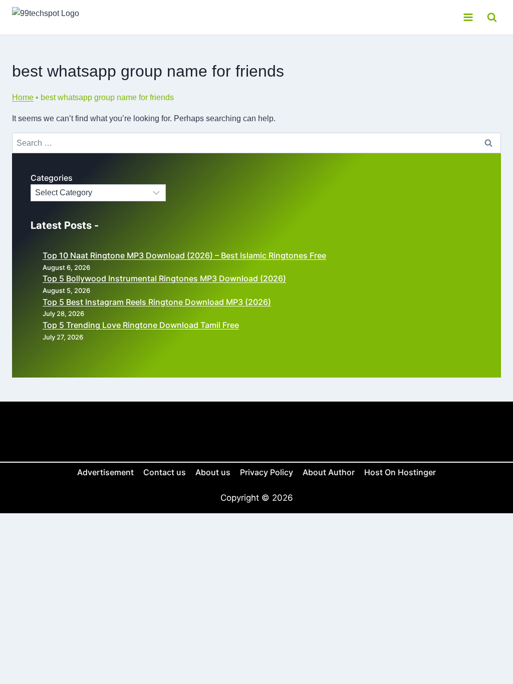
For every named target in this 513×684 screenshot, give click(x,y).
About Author (329, 472)
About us (212, 472)
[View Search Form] (491, 17)
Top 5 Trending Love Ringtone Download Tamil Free (141, 325)
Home (23, 97)
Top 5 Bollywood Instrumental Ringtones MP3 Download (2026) (164, 278)
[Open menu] (467, 17)
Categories (52, 178)
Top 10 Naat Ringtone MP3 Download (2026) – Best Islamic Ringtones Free (184, 255)
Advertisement (105, 472)
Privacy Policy (266, 472)
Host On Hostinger (400, 472)
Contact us (164, 472)
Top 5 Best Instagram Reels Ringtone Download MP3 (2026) (157, 302)
